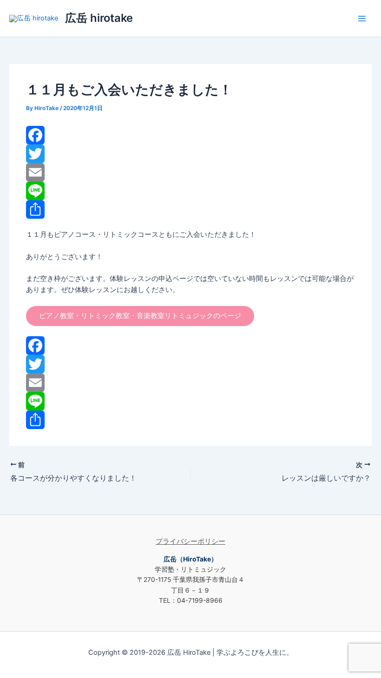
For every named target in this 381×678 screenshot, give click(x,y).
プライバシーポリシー (190, 541)
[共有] (190, 209)
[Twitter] (190, 153)
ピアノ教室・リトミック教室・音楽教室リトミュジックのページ (140, 316)
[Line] (190, 191)
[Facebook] (190, 135)
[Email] (190, 172)
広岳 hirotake (99, 18)
